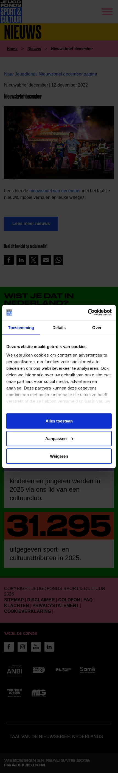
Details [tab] (59, 327)
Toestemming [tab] (21, 327)
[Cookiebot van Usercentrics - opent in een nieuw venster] (88, 312)
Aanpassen (56, 438)
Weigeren (59, 456)
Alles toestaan (59, 420)
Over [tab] (97, 327)
